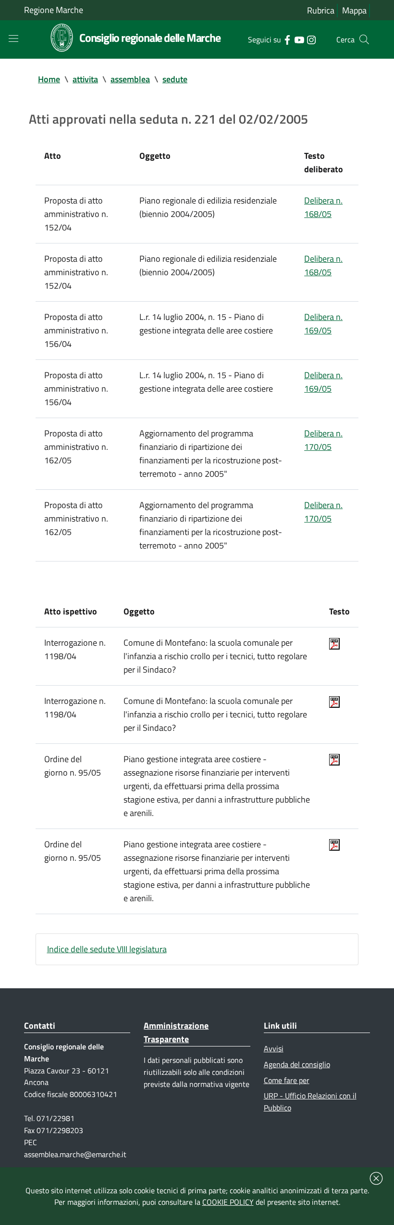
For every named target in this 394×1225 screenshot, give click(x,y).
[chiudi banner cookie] (376, 1178)
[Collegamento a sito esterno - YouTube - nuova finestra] (299, 39)
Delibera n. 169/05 (323, 323)
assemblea (130, 79)
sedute (174, 79)
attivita (85, 79)
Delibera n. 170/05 (323, 440)
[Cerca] (364, 39)
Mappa (354, 10)
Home (49, 79)
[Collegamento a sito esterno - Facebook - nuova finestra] (287, 39)
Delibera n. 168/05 (323, 207)
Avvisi (273, 1048)
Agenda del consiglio (297, 1064)
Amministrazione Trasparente (176, 1032)
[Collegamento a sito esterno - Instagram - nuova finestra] (311, 39)
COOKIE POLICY (228, 1202)
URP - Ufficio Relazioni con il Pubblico (310, 1101)
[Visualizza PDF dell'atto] (334, 642)
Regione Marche (53, 9)
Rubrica (320, 10)
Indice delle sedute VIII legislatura (107, 949)
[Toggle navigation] (13, 38)
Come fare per (286, 1080)
